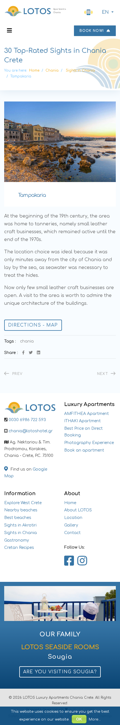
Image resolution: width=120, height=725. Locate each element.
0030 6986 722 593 (27, 420)
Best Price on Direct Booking (83, 431)
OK (79, 719)
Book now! (92, 31)
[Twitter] (31, 353)
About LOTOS (78, 510)
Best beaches (17, 518)
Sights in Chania (20, 533)
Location (73, 518)
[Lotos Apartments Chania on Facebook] (69, 561)
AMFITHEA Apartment (86, 414)
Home (70, 503)
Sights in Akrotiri (20, 525)
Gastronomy (16, 540)
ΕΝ (105, 12)
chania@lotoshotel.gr (31, 431)
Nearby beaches (20, 510)
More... (95, 719)
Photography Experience (89, 443)
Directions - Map (33, 325)
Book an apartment (84, 450)
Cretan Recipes (19, 547)
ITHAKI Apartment (82, 421)
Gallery (71, 525)
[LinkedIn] (38, 353)
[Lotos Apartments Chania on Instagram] (82, 561)
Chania (27, 341)
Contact (72, 533)
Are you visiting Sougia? (60, 671)
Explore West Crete (23, 503)
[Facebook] (23, 353)
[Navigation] (9, 31)
